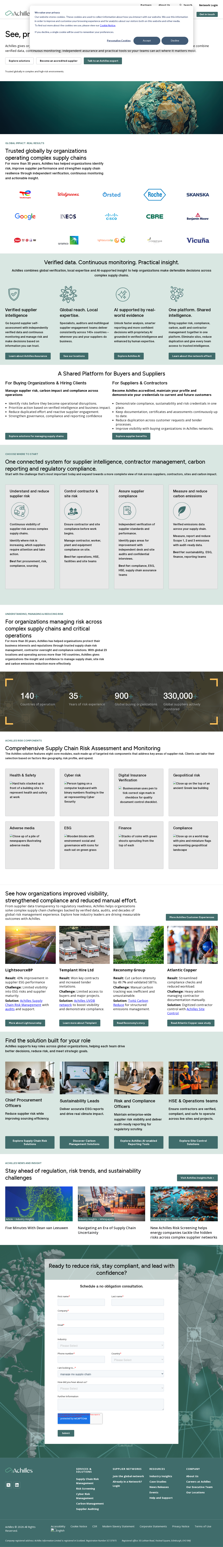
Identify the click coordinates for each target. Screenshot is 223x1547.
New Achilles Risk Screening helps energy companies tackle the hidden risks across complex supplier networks (183, 1232)
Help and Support (161, 1497)
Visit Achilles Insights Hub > (197, 1177)
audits (10, 1009)
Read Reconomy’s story (131, 1023)
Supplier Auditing (87, 1509)
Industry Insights (160, 1476)
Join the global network (128, 1476)
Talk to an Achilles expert (102, 60)
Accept (147, 40)
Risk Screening (85, 1488)
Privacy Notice (180, 1526)
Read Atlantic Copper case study (191, 1023)
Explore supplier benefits (131, 436)
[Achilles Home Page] (19, 13)
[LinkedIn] (17, 1485)
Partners (146, 5)
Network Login (208, 5)
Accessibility (58, 1526)
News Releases (159, 1487)
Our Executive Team (199, 1487)
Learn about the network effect (192, 356)
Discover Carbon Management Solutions (84, 1142)
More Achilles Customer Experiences (192, 917)
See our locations (74, 356)
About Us (164, 5)
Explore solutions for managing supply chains (36, 436)
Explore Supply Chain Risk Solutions (30, 1142)
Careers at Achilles (198, 1481)
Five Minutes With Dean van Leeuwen (36, 1227)
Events (153, 1492)
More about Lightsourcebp (25, 1023)
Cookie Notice (107, 25)
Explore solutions (19, 60)
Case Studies (157, 1481)
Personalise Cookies (119, 40)
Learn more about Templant (80, 1023)
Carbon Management (90, 1503)
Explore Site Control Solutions (193, 1142)
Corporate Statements (153, 1526)
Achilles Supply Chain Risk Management (24, 1003)
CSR (94, 1526)
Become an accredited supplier (59, 60)
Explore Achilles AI (129, 356)
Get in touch (207, 14)
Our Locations (195, 1492)
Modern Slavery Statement (118, 1526)
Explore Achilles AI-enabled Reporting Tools (138, 1142)
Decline (175, 40)
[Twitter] (8, 1485)
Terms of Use (203, 1526)
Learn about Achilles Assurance (28, 356)
